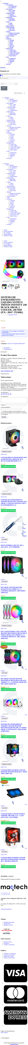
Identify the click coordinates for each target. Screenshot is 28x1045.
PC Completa (9, 4)
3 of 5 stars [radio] (6, 394)
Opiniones (6, 943)
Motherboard (9, 17)
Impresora (11, 60)
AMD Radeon (12, 16)
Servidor (8, 64)
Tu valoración (4, 396)
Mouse (11, 43)
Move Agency (4, 1032)
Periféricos (8, 38)
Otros (7, 57)
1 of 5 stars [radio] (2, 394)
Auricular (11, 40)
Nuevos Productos (8, 231)
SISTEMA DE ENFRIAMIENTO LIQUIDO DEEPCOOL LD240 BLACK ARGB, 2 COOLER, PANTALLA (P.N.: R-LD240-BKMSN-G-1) (14, 502)
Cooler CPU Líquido (14, 52)
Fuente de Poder (10, 35)
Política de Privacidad (9, 957)
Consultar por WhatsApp (9, 466)
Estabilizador (12, 58)
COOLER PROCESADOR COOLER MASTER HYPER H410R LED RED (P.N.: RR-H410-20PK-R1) (13, 859)
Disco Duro (12, 30)
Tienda (5, 230)
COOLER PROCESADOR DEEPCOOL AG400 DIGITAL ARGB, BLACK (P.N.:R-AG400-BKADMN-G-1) (14, 459)
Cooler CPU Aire (13, 54)
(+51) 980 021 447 (5, 893)
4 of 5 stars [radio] (8, 394)
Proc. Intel (11, 11)
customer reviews (12, 314)
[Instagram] (9, 913)
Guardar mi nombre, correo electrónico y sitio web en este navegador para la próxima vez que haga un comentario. (14, 413)
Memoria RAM (10, 26)
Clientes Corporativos (9, 944)
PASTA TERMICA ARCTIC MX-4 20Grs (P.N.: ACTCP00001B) (12, 546)
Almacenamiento (10, 27)
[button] (1, 75)
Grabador (11, 61)
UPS (10, 62)
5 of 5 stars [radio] (10, 394)
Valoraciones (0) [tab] (8, 349)
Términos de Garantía (9, 955)
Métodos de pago (8, 235)
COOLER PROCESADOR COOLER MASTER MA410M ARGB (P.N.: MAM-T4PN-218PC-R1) (14, 771)
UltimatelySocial (14, 1044)
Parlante (11, 47)
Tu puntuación (5, 392)
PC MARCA (12, 7)
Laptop (8, 21)
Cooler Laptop (12, 51)
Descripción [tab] (7, 347)
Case (7, 37)
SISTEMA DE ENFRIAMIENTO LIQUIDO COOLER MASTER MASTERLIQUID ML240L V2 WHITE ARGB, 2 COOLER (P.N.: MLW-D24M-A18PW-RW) (14, 727)
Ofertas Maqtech (8, 234)
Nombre (3, 405)
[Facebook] (3, 913)
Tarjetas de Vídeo (10, 13)
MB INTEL (12, 20)
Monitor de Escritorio (14, 33)
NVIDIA (11, 14)
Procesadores (9, 9)
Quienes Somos (8, 942)
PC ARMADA (13, 6)
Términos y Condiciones (10, 953)
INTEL (11, 24)
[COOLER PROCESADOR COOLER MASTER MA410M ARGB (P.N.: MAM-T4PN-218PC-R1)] (13, 762)
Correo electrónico (6, 407)
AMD (10, 23)
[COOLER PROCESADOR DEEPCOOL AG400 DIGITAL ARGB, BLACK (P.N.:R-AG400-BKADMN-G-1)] (13, 449)
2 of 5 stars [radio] (4, 394)
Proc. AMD (12, 10)
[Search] (16, 84)
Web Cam (11, 45)
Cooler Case (12, 50)
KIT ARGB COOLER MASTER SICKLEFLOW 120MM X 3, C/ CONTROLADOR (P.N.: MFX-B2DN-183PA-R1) (13, 590)
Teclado (11, 41)
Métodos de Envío (8, 925)
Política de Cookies (8, 956)
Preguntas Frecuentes (9, 922)
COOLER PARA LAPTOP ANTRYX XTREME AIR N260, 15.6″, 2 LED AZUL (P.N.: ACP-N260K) (13, 815)
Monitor (8, 31)
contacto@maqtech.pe (6, 909)
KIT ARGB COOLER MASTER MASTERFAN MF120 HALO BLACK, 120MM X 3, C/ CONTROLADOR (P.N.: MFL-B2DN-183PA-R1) (14, 681)
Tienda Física (7, 923)
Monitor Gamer (13, 34)
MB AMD (11, 19)
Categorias (5, 3)
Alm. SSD (11, 28)
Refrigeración (9, 48)
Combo (11, 44)
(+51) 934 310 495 (5, 894)
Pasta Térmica (12, 55)
